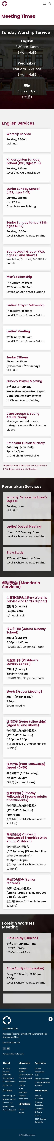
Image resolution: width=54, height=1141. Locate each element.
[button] (44, 3)
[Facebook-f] (4, 1048)
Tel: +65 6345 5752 (11, 1042)
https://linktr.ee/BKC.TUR (27, 259)
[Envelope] (8, 1048)
